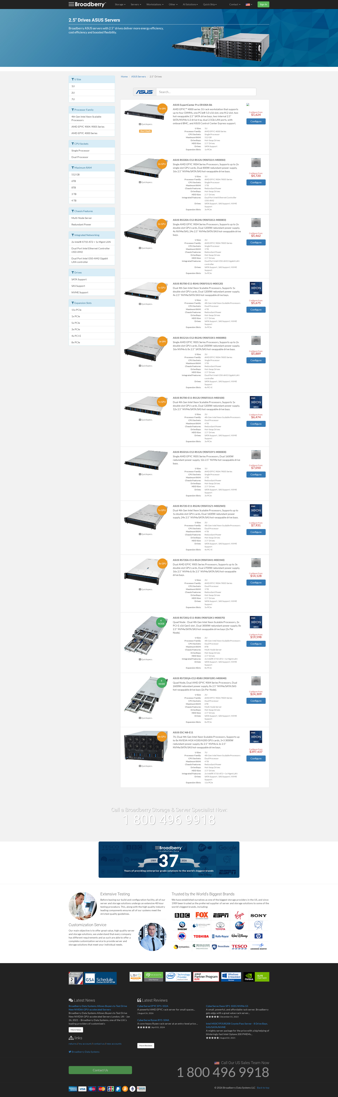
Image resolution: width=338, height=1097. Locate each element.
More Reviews (145, 1045)
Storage (119, 4)
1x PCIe (75, 316)
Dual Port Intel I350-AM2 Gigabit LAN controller (89, 260)
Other (172, 4)
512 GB (75, 174)
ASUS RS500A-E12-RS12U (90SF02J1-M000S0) (199, 159)
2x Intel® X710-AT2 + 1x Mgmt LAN (91, 241)
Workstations (154, 4)
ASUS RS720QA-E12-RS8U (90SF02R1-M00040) (199, 678)
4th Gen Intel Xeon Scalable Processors (86, 118)
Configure (256, 121)
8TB (73, 187)
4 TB (73, 200)
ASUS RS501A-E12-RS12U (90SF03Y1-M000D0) (199, 451)
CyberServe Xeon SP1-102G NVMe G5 (227, 1005)
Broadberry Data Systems (85, 1051)
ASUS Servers (138, 76)
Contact (234, 4)
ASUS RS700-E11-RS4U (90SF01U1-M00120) (198, 283)
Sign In (263, 4)
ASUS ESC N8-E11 (183, 732)
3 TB (73, 193)
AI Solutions (189, 4)
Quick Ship (209, 4)
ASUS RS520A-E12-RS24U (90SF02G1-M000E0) (199, 219)
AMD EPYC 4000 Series (84, 133)
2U (73, 92)
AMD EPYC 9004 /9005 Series (87, 126)
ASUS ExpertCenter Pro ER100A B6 (192, 104)
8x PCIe (75, 342)
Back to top (263, 1087)
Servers (135, 4)
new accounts (114, 1043)
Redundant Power (81, 224)
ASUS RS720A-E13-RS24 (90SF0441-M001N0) (198, 559)
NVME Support (79, 292)
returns (73, 1043)
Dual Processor (79, 157)
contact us (99, 1043)
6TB (73, 180)
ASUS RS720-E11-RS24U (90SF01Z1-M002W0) (199, 505)
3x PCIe (75, 329)
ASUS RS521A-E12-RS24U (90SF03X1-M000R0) (199, 337)
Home (124, 76)
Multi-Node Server (81, 217)
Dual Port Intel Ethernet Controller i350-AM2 (90, 250)
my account (85, 1043)
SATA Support (79, 279)
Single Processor (80, 150)
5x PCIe (75, 322)
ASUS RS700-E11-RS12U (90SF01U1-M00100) (198, 397)
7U (73, 99)
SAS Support (78, 285)
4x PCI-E (76, 335)
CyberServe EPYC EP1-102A (152, 1005)
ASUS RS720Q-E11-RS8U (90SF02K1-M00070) (199, 617)
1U (73, 86)
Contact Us (100, 1070)
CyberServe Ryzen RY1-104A (153, 1020)
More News (76, 1029)
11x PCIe (76, 309)
